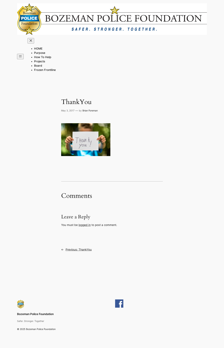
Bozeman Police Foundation (35, 314)
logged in (85, 225)
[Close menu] (31, 40)
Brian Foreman (90, 110)
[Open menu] (20, 56)
